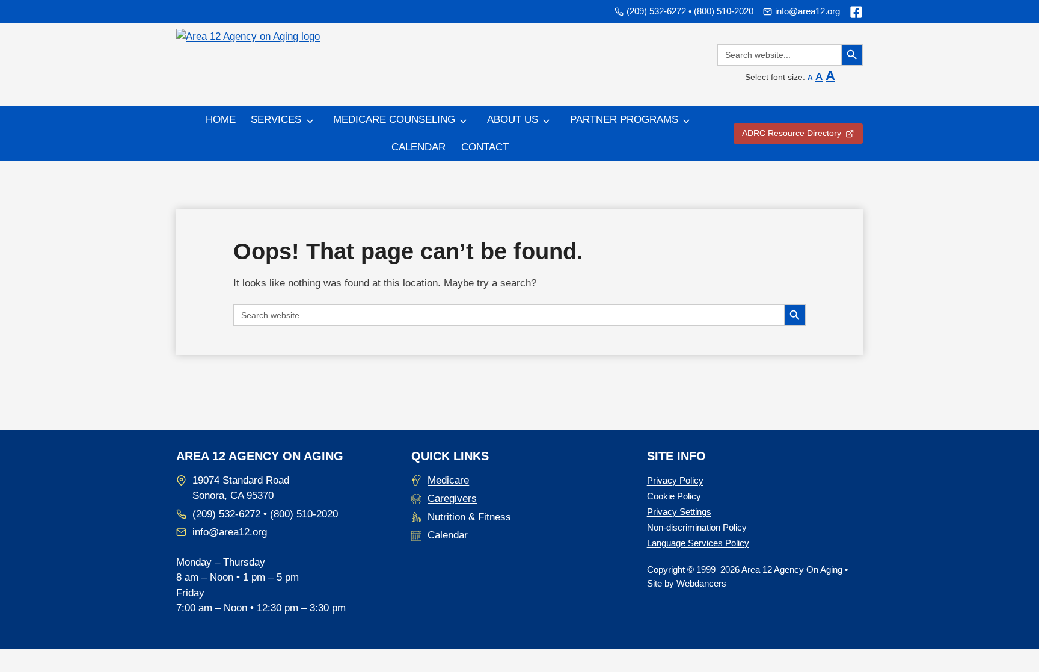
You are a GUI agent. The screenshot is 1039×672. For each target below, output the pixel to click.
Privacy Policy (675, 480)
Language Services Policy (698, 543)
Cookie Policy (674, 496)
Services (276, 119)
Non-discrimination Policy (697, 527)
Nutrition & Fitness (469, 517)
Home (221, 119)
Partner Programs (624, 119)
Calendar (418, 147)
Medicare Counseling (394, 119)
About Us (512, 119)
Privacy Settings (679, 512)
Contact (485, 147)
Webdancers (701, 583)
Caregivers (452, 498)
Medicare (448, 480)
